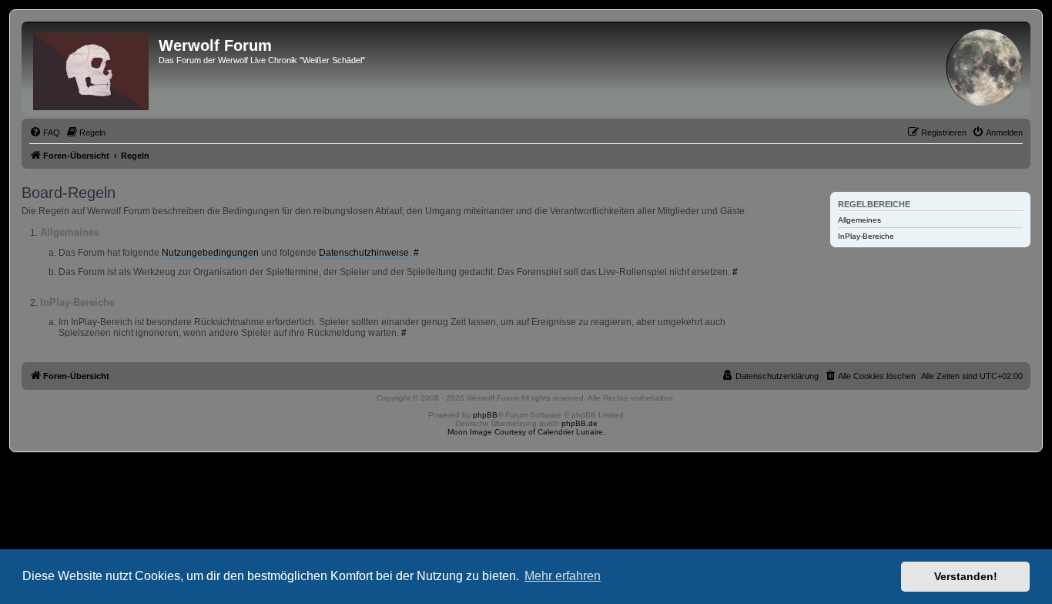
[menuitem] (44, 132)
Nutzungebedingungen (210, 252)
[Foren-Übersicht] (92, 68)
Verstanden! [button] (965, 576)
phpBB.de (579, 423)
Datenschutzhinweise (364, 252)
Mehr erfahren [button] (562, 575)
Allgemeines (859, 220)
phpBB (485, 415)
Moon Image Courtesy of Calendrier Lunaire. (526, 432)
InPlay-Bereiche (866, 236)
